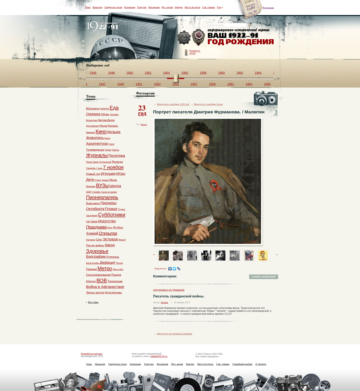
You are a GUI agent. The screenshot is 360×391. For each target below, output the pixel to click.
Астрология (105, 162)
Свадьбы (91, 168)
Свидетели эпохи (113, 7)
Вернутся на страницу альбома (174, 333)
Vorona (164, 302)
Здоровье (97, 251)
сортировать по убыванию (168, 289)
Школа (115, 186)
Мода (113, 180)
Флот (109, 227)
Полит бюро (92, 162)
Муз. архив (167, 7)
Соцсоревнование (98, 274)
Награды (90, 239)
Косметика (91, 120)
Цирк (94, 221)
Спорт (98, 180)
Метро (105, 268)
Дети (90, 180)
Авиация (90, 132)
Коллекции (129, 7)
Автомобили (106, 120)
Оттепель (112, 256)
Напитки (104, 108)
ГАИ (88, 221)
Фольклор (97, 7)
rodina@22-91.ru (158, 356)
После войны (95, 245)
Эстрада (110, 239)
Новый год (93, 173)
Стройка (96, 192)
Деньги (122, 239)
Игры (120, 174)
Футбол (118, 227)
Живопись (95, 138)
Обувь (105, 114)
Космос (113, 125)
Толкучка (141, 7)
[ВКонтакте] (170, 268)
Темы (88, 7)
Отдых (121, 209)
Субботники (111, 214)
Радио (108, 150)
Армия (105, 180)
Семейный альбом (242, 364)
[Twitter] (174, 268)
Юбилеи (91, 281)
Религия (117, 161)
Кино (101, 131)
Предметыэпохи (194, 52)
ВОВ (101, 280)
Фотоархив (154, 7)
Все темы (93, 302)
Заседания (92, 215)
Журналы (97, 155)
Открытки (108, 233)
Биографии (96, 256)
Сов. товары (208, 7)
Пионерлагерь (102, 197)
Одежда (93, 114)
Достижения (92, 126)
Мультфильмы (113, 292)
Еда (114, 107)
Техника (114, 114)
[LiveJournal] (179, 268)
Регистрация (268, 7)
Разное (116, 274)
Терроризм (115, 281)
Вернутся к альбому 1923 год (173, 104)
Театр (111, 144)
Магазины (93, 108)
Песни (119, 263)
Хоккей (92, 233)
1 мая (99, 168)
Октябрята (95, 209)
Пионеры (108, 203)
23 (142, 109)
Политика (116, 156)
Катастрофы (92, 263)
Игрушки (108, 174)
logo (103, 28)
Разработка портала (91, 353)
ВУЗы (102, 185)
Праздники (96, 227)
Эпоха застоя (95, 292)
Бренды (179, 7)
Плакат (111, 209)
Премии (91, 269)
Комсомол (93, 203)
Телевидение (95, 149)
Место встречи (192, 7)
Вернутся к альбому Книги (208, 104)
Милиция (90, 186)
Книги (144, 124)
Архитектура (97, 144)
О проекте (260, 364)
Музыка (113, 132)
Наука (103, 125)
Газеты (115, 150)
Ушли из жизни (109, 192)
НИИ (88, 192)
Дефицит (107, 263)
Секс (99, 239)
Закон (110, 245)
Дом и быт (117, 269)
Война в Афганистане (105, 287)
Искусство (107, 221)
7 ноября (113, 167)
